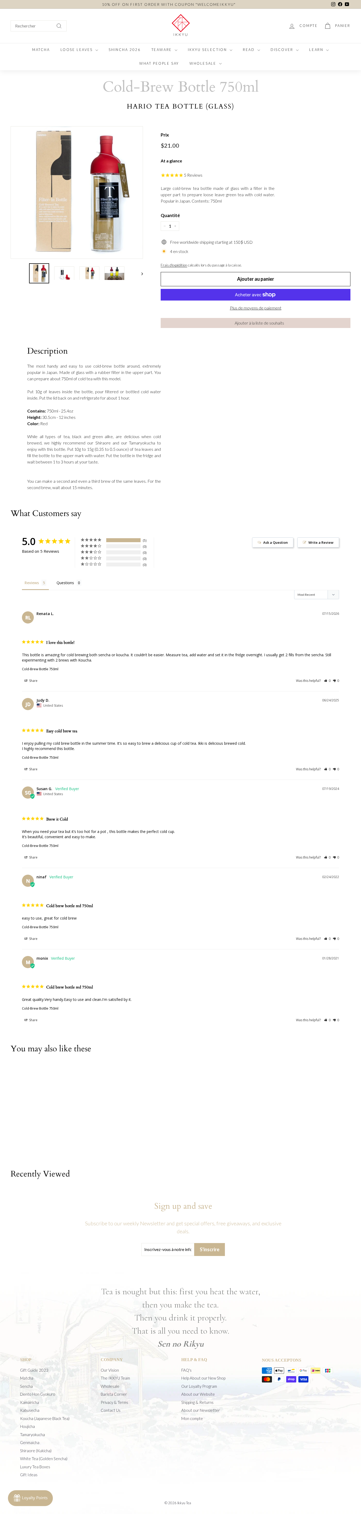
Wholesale (110, 1386)
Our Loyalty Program (199, 1386)
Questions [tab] (65, 582)
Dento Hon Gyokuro (37, 1394)
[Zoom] (77, 192)
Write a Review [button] (321, 542)
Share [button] (33, 680)
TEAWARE (162, 50)
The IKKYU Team (115, 1378)
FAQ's (186, 1370)
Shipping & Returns (197, 1402)
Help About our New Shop (203, 1378)
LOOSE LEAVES (77, 50)
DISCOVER (283, 50)
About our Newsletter (200, 1410)
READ (249, 50)
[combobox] (39, 25)
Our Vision (110, 1370)
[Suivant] (139, 273)
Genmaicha (29, 1442)
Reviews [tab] (32, 582)
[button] (255, 323)
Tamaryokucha (32, 1434)
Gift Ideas (29, 1474)
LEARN (317, 50)
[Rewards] (30, 1498)
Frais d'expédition (174, 265)
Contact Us (111, 1410)
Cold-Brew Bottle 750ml (40, 669)
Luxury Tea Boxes (35, 1466)
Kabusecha (29, 1410)
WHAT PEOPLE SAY (159, 63)
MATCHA (41, 50)
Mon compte (192, 1418)
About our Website (198, 1394)
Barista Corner (114, 1394)
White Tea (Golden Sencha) (43, 1458)
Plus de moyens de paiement (255, 307)
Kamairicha (29, 1402)
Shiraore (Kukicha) (36, 1450)
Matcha (26, 1378)
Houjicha (27, 1426)
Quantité (170, 215)
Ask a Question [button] (275, 542)
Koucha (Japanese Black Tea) (45, 1418)
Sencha (26, 1386)
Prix (165, 135)
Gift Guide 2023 (34, 1370)
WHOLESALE (203, 63)
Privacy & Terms (114, 1402)
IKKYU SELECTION (208, 50)
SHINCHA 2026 (125, 50)
